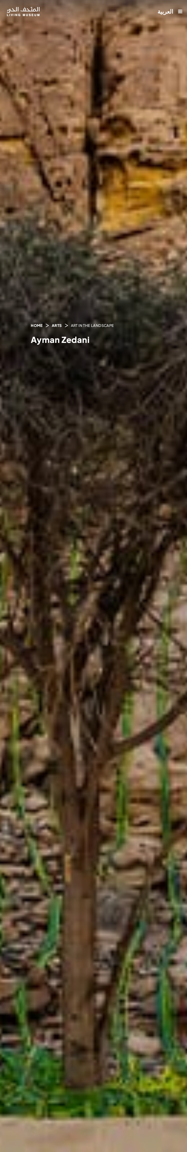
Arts (57, 325)
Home (37, 325)
